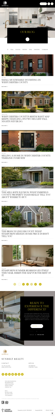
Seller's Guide (9, 393)
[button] (36, 326)
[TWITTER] (15, 374)
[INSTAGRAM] (6, 374)
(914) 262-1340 (40, 334)
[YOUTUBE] (12, 374)
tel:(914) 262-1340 (6, 365)
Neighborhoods (9, 382)
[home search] (48, 3)
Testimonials (8, 395)
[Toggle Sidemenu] (52, 3)
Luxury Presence (27, 410)
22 (35, 284)
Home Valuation (9, 384)
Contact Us (43, 3)
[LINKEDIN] (9, 374)
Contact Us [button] (8, 387)
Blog (6, 390)
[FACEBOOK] (3, 374)
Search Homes (9, 385)
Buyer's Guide (8, 392)
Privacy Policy (49, 410)
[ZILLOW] (19, 374)
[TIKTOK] (22, 374)
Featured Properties (10, 381)
